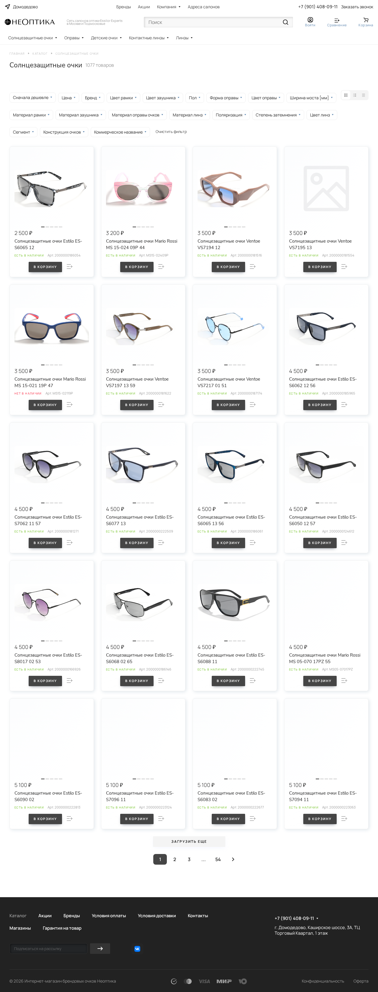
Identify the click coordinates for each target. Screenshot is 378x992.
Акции (144, 6)
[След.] (233, 859)
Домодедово (25, 6)
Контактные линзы (146, 37)
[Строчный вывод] (354, 95)
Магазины (20, 928)
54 (218, 859)
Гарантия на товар (62, 928)
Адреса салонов (204, 6)
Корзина (366, 25)
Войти (310, 25)
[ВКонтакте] (137, 948)
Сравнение (337, 25)
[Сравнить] (69, 266)
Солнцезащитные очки (30, 37)
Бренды (123, 6)
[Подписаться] (100, 948)
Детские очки (104, 37)
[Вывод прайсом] (363, 95)
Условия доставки (157, 915)
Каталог (18, 915)
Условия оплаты (109, 915)
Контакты (198, 915)
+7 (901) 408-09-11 (318, 6)
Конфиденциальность (323, 981)
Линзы (182, 37)
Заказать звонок (357, 6)
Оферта (361, 981)
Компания (166, 6)
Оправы (71, 37)
